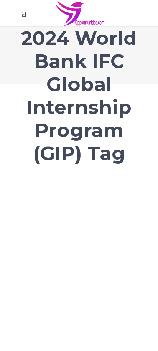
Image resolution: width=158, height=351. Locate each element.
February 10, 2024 (45, 179)
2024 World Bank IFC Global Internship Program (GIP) (69, 202)
